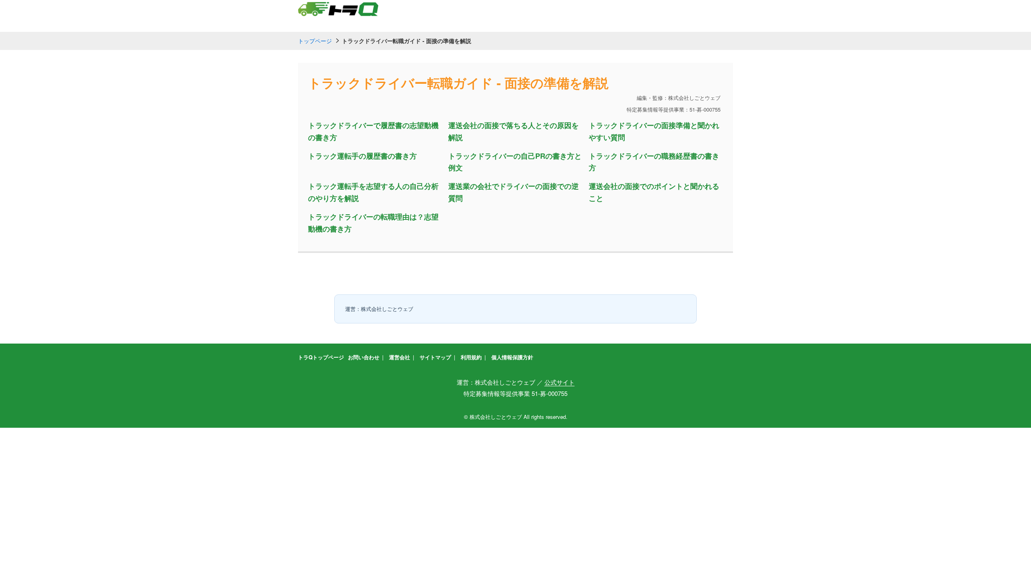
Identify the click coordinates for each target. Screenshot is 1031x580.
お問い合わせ (363, 357)
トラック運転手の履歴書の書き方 (362, 156)
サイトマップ (435, 357)
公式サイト (559, 382)
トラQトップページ (321, 357)
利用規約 (471, 357)
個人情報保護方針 (512, 357)
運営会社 (399, 357)
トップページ (315, 41)
